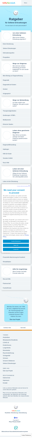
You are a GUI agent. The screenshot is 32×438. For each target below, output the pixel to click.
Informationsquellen (8, 53)
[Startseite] (7, 3)
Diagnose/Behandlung (9, 144)
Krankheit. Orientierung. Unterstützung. (16, 412)
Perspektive (6, 57)
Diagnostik (6, 80)
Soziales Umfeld (7, 158)
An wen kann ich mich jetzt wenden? (16, 25)
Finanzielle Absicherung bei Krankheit (14, 257)
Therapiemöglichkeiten (9, 111)
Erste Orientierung (8, 44)
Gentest (5, 89)
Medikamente (7, 120)
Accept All (16, 249)
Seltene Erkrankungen (9, 48)
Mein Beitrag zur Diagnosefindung (13, 75)
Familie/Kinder (7, 288)
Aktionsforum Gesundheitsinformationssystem (15, 431)
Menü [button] (25, 2)
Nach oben (23, 327)
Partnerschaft (7, 283)
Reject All (16, 245)
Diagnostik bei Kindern (9, 84)
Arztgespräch (7, 93)
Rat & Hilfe (6, 162)
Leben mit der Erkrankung (10, 181)
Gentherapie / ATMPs (9, 115)
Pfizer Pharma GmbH (14, 421)
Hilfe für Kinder (7, 153)
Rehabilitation (7, 261)
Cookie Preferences (26, 435)
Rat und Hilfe (6, 279)
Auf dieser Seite (7, 327)
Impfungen (6, 149)
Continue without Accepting (23, 186)
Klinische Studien (8, 124)
